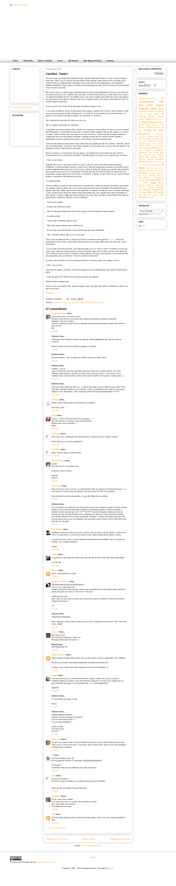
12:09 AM (55, 577)
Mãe (162, 152)
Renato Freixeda (58, 461)
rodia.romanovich (59, 655)
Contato (110, 61)
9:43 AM (55, 361)
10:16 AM (55, 379)
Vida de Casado (156, 192)
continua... (50, 293)
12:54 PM (55, 456)
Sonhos (142, 187)
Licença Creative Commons (46, 862)
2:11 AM (55, 609)
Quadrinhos (159, 178)
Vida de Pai (144, 195)
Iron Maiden (145, 150)
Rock (145, 182)
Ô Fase (82, 302)
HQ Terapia (73, 61)
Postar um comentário (57, 828)
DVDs (157, 137)
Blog (144, 122)
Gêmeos (161, 143)
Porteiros (160, 176)
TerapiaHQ (155, 190)
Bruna (54, 415)
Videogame (155, 195)
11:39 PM (55, 791)
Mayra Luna (56, 739)
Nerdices (150, 162)
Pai (147, 171)
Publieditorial (144, 178)
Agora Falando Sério (151, 107)
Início (15, 61)
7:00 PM (55, 809)
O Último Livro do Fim (153, 168)
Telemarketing (144, 190)
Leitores (142, 152)
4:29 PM (55, 499)
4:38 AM (55, 650)
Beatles (142, 119)
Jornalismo (159, 150)
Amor (161, 109)
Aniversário (143, 111)
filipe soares (56, 486)
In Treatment (158, 145)
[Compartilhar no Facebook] (79, 299)
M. (52, 755)
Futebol (150, 141)
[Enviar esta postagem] (67, 299)
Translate (157, 214)
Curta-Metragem (158, 134)
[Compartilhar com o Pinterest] (82, 299)
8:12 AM (55, 734)
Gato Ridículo (152, 143)
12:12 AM (55, 823)
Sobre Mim (28, 61)
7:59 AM (55, 350)
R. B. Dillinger (57, 529)
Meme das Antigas (148, 157)
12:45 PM (55, 445)
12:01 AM (55, 771)
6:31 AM (55, 670)
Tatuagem (151, 187)
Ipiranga (161, 148)
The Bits (112, 239)
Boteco (141, 125)
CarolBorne (56, 796)
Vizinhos (150, 197)
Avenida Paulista (156, 116)
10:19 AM (55, 691)
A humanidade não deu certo (151, 102)
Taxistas (160, 187)
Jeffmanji (55, 400)
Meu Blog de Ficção (92, 61)
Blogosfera (153, 122)
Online (92, 857)
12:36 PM (55, 429)
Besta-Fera (151, 119)
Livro (150, 152)
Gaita (155, 141)
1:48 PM (55, 750)
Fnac (162, 139)
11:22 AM (55, 411)
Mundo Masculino (156, 159)
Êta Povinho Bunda (151, 138)
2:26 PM (55, 707)
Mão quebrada (144, 155)
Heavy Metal (144, 145)
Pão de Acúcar (157, 171)
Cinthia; (55, 554)
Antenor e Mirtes (145, 114)
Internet (154, 147)
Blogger (110, 868)
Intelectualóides (144, 148)
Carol (54, 776)
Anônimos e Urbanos (156, 111)
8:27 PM (55, 524)
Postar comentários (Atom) (91, 846)
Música (142, 161)
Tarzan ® (55, 632)
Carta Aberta (152, 125)
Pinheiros (95, 302)
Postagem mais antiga (120, 839)
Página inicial (88, 839)
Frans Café (142, 141)
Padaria (88, 302)
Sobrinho (160, 185)
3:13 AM (55, 627)
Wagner (55, 675)
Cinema (149, 127)
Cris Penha (56, 434)
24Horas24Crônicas (147, 98)
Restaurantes (144, 180)
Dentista (151, 137)
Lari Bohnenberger (59, 313)
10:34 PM (55, 550)
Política (150, 173)
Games (161, 141)
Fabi (53, 814)
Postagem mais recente (56, 839)
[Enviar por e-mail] (72, 299)
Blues (161, 122)
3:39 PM (55, 481)
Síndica (150, 185)
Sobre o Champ (45, 61)
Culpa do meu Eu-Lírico (62, 302)
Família (156, 139)
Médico (154, 155)
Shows (141, 185)
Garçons (75, 302)
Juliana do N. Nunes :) (60, 581)
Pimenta (55, 570)
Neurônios (158, 162)
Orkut (162, 168)
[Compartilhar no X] (77, 299)
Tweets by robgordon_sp (22, 107)
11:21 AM (55, 395)
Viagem (143, 192)
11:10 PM (55, 565)
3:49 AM (55, 331)
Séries (161, 183)
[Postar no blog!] (74, 299)
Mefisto (161, 155)
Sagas (102, 302)
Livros (60, 61)
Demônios (142, 137)
